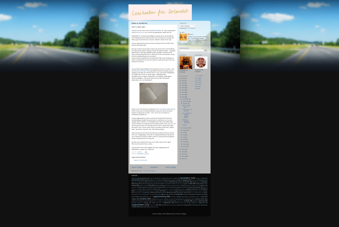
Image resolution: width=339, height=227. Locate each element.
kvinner (205, 191)
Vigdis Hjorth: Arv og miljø (187, 110)
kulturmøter (195, 191)
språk (133, 202)
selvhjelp (134, 201)
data (156, 182)
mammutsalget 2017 (145, 194)
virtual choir (143, 206)
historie (191, 187)
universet (152, 205)
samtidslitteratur (179, 199)
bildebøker (147, 180)
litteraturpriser (179, 192)
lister (164, 192)
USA (157, 205)
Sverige (146, 202)
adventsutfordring (142, 178)
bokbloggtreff (200, 180)
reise (203, 196)
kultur (182, 191)
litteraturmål (170, 192)
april (184, 139)
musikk (177, 194)
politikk (179, 196)
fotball (188, 185)
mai (184, 137)
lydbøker (205, 192)
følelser (203, 185)
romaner (143, 199)
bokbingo (193, 180)
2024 (183, 78)
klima (135, 191)
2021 (183, 85)
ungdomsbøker (138, 205)
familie (198, 183)
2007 (183, 158)
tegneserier (167, 202)
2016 (183, 97)
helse (185, 187)
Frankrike (193, 185)
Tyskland (193, 202)
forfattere (168, 185)
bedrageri (198, 178)
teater (160, 202)
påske (198, 196)
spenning (202, 201)
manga (152, 194)
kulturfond (188, 191)
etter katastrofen (161, 183)
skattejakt (160, 200)
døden (136, 183)
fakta (191, 183)
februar (185, 144)
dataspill (161, 182)
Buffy (206, 180)
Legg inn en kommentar (140, 160)
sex (150, 201)
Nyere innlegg (137, 167)
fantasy (134, 185)
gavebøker (134, 187)
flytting (162, 185)
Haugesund (179, 187)
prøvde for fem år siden (141, 32)
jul (175, 189)
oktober (185, 103)
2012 (183, 156)
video (135, 206)
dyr (193, 182)
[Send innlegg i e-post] (145, 152)
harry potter (172, 187)
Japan (171, 189)
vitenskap (151, 206)
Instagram (198, 88)
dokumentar (178, 182)
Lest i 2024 (198, 82)
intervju (161, 189)
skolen (165, 201)
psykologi (192, 196)
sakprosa (166, 199)
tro (182, 202)
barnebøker (185, 178)
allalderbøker (157, 178)
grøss (160, 187)
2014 (183, 151)
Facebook (197, 86)
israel (167, 189)
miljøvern (163, 194)
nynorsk (143, 196)
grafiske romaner (153, 187)
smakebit (187, 201)
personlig (173, 196)
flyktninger (156, 185)
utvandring (173, 205)
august (185, 130)
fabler (174, 183)
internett (155, 189)
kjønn (196, 189)
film (150, 185)
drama (187, 182)
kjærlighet (189, 189)
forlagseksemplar (175, 185)
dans (152, 182)
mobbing (171, 194)
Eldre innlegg (171, 167)
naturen (199, 194)
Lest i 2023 (198, 84)
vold (156, 206)
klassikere (204, 189)
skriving (146, 153)
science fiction (200, 199)
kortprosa (152, 191)
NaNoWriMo (157, 30)
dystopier (204, 182)
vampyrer (179, 205)
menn (157, 194)
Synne (191, 34)
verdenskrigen (195, 205)
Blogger (184, 213)
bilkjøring (159, 180)
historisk (198, 187)
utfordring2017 (165, 205)
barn (176, 178)
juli (184, 132)
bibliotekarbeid (136, 180)
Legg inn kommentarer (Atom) (147, 170)
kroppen (176, 191)
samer (171, 199)
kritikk (171, 191)
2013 (183, 154)
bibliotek (204, 178)
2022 (183, 83)
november (186, 101)
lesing (152, 192)
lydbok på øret (198, 192)
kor (147, 191)
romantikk (153, 199)
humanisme (134, 189)
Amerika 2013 (165, 178)
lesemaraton (146, 192)
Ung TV (185, 125)
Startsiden (154, 167)
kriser (167, 191)
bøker (146, 182)
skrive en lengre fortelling (163, 109)
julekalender (181, 189)
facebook (180, 183)
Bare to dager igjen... (186, 106)
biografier (173, 180)
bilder (154, 180)
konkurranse (141, 191)
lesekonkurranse (137, 192)
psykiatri (186, 196)
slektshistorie (179, 200)
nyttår (150, 196)
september (186, 128)
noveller (136, 196)
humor (140, 189)
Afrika (151, 178)
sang (186, 199)
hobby (204, 187)
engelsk (142, 183)
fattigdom (141, 185)
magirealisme (136, 194)
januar (185, 146)
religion (134, 199)
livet (186, 192)
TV (187, 202)
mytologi (185, 194)
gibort (139, 187)
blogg (178, 180)
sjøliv (154, 200)
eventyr (169, 183)
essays (154, 183)
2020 (183, 87)
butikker (135, 182)
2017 (183, 94)
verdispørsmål (204, 205)
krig (157, 191)
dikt (171, 182)
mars (184, 142)
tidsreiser (177, 202)
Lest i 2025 (198, 80)
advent (133, 178)
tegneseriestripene (141, 71)
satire (192, 199)
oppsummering (159, 196)
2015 (183, 149)
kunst (200, 191)
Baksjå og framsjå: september (186, 121)
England (148, 183)
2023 (183, 80)
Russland (160, 199)
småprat (195, 201)
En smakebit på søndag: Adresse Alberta (187, 115)
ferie (146, 185)
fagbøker (185, 183)
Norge (205, 194)
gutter (166, 187)
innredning (148, 189)
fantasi (204, 183)
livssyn (191, 192)
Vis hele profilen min (185, 44)
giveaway (145, 187)
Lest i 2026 (198, 78)
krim (161, 191)
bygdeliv (141, 182)
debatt (166, 182)
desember (186, 99)
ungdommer (201, 202)
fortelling (183, 185)
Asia (172, 178)
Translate (192, 28)
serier (145, 201)
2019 (183, 90)
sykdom (154, 202)
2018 (183, 92)
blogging (185, 180)
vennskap (186, 205)
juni (184, 135)
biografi (165, 180)
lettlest (159, 192)
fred (198, 185)
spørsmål (139, 202)
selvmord (140, 201)
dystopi (198, 182)
